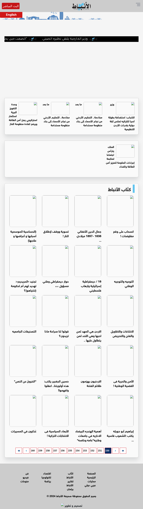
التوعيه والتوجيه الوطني (124, 283)
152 (92, 450)
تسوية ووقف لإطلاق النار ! (56, 233)
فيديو (26, 477)
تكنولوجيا (46, 477)
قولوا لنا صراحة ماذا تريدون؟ (57, 333)
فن (27, 473)
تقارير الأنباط (69, 483)
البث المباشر (11, 6)
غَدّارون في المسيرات (23, 430)
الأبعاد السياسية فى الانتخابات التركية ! (57, 433)
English (11, 14)
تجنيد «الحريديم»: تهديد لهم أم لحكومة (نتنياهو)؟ (23, 285)
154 (78, 450)
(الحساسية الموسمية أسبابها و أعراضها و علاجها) (23, 236)
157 (55, 450)
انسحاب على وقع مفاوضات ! (123, 233)
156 (63, 450)
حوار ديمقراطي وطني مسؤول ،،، (56, 283)
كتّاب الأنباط (119, 189)
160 (33, 450)
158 (48, 450)
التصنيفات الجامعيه (24, 330)
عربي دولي (90, 484)
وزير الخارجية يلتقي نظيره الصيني (70, 39)
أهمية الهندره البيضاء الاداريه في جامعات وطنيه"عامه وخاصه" (88, 435)
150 (107, 450)
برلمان (70, 488)
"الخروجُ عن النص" (25, 380)
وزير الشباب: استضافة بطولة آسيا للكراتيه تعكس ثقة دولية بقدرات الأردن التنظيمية (121, 116)
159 (40, 450)
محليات (92, 481)
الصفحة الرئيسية (91, 475)
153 (85, 450)
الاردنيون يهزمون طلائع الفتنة (91, 383)
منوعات (24, 481)
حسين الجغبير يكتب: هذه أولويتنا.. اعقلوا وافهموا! (56, 385)
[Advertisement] (71, 70)
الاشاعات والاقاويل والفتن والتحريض (122, 333)
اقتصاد (47, 473)
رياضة (48, 481)
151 (100, 450)
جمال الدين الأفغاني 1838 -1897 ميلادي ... (89, 236)
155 (70, 450)
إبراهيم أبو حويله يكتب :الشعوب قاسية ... (120, 435)
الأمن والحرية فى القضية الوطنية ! (123, 383)
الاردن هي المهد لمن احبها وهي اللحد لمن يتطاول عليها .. (88, 335)
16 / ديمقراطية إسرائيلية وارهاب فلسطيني (91, 285)
